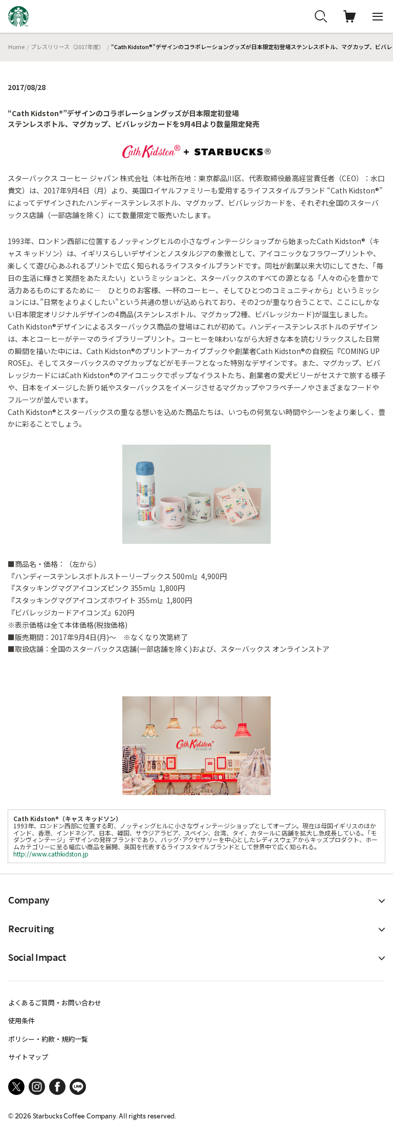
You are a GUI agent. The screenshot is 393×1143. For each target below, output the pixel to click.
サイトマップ (28, 1057)
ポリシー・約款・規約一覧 (48, 1039)
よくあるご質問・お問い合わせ (54, 1002)
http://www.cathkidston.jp (51, 853)
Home (16, 46)
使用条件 (21, 1020)
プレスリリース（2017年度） (67, 46)
